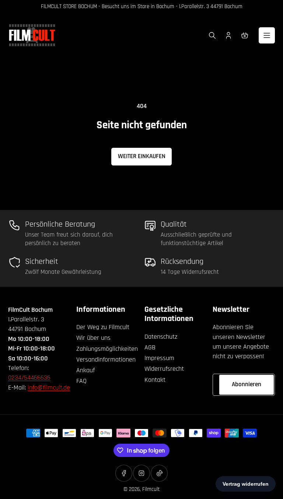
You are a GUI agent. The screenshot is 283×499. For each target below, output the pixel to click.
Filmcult (151, 489)
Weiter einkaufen (141, 156)
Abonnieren (246, 384)
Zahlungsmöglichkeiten (107, 349)
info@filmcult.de (49, 387)
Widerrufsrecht (164, 368)
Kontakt (154, 380)
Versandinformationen (106, 359)
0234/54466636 (29, 377)
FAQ (81, 381)
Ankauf (85, 370)
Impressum (159, 358)
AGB (150, 347)
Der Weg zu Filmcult (102, 327)
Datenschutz (160, 336)
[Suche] (212, 35)
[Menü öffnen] (267, 35)
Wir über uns (93, 338)
